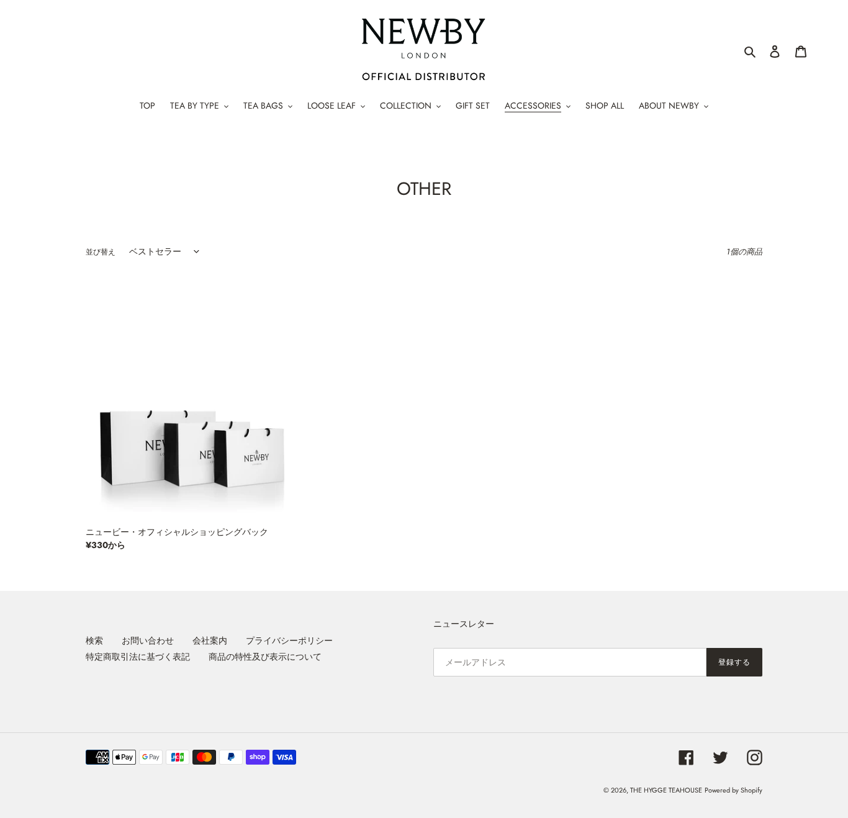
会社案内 (209, 640)
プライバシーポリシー (289, 640)
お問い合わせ (148, 640)
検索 (94, 640)
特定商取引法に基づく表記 (138, 656)
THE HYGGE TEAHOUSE (666, 790)
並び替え (100, 252)
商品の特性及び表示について (265, 656)
